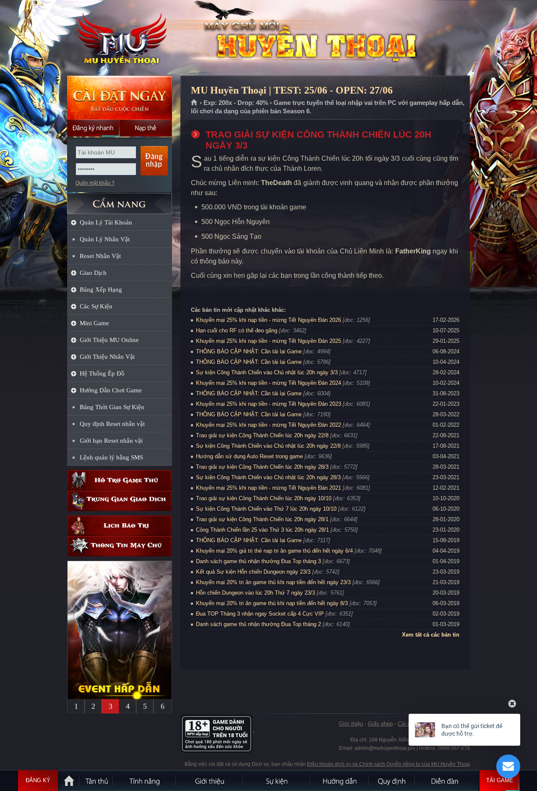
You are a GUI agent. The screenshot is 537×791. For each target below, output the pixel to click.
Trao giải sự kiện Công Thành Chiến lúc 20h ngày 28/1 (262, 519)
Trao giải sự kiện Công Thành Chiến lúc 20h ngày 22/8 (262, 435)
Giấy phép (380, 724)
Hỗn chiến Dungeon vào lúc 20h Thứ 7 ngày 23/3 (255, 593)
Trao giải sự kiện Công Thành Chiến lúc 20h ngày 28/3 (262, 467)
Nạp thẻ (146, 128)
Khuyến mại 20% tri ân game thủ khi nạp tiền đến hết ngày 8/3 (272, 603)
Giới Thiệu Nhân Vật (107, 356)
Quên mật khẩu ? (95, 183)
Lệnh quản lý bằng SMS (111, 457)
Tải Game (499, 780)
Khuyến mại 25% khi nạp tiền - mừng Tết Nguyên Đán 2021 (268, 488)
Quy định (392, 780)
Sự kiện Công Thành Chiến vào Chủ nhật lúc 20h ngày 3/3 (267, 372)
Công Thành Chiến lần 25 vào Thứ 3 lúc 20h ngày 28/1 (262, 530)
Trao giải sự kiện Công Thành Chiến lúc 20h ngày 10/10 (263, 498)
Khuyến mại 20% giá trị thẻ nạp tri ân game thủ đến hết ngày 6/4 (274, 551)
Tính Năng (144, 780)
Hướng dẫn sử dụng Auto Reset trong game (249, 456)
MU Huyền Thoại (119, 38)
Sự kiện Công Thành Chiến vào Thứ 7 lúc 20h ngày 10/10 (266, 509)
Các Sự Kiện (96, 306)
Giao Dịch (93, 272)
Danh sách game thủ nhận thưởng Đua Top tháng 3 (258, 561)
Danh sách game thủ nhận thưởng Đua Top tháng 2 (258, 624)
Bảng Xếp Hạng (101, 289)
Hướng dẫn (339, 780)
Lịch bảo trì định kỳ (120, 525)
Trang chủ (194, 103)
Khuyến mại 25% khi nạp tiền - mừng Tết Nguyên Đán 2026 (268, 320)
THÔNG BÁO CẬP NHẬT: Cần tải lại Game (249, 351)
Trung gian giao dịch (120, 501)
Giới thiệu (351, 724)
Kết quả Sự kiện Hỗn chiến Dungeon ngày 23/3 (253, 572)
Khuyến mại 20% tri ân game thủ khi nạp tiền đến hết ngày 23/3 (273, 582)
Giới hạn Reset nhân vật (111, 440)
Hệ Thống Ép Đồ (102, 373)
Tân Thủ (96, 780)
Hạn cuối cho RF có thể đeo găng (236, 330)
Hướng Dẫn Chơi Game (111, 390)
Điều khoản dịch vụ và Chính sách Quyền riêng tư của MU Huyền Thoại (388, 764)
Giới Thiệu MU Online (109, 340)
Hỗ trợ (120, 480)
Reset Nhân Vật (100, 256)
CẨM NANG (119, 200)
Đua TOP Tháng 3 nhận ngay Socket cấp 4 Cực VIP (260, 614)
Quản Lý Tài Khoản (106, 222)
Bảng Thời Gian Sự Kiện (112, 407)
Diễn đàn (446, 780)
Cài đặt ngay (119, 98)
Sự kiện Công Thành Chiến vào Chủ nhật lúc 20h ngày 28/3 (268, 477)
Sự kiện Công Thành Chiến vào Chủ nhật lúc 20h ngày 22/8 (268, 446)
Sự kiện (276, 780)
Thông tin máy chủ (120, 546)
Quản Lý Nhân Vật (105, 239)
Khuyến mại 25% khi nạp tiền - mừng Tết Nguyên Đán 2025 (268, 341)
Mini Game (94, 323)
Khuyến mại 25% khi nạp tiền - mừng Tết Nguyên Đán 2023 (268, 404)
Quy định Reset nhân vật (112, 423)
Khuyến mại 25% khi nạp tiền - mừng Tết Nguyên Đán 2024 (268, 383)
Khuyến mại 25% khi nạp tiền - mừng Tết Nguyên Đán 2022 (268, 425)
